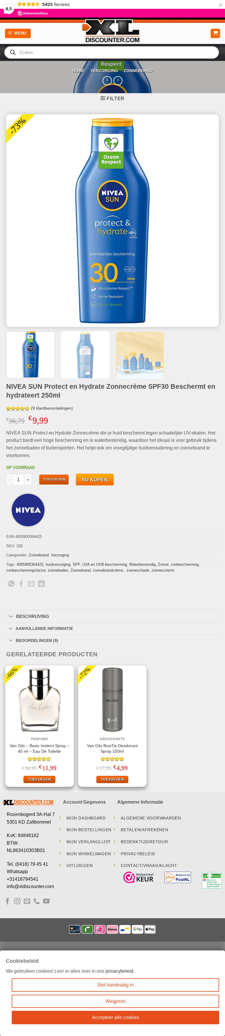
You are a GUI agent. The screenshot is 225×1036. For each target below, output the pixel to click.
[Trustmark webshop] (138, 877)
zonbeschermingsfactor (25, 570)
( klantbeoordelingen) (52, 408)
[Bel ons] (36, 901)
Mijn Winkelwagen (89, 853)
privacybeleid (119, 971)
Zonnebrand (138, 70)
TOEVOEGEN (54, 479)
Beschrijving (32, 616)
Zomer (163, 564)
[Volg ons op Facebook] (7, 901)
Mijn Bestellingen (89, 829)
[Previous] (18, 220)
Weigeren (115, 1001)
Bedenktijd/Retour (144, 841)
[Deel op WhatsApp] (11, 584)
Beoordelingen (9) (37, 640)
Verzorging (104, 70)
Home (78, 70)
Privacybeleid (138, 853)
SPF (76, 564)
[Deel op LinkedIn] (41, 584)
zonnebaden (58, 570)
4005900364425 (30, 564)
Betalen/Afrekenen (144, 829)
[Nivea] (28, 510)
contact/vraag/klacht (149, 865)
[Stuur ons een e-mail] (27, 901)
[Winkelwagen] (215, 33)
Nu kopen (95, 479)
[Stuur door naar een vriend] (31, 584)
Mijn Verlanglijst (89, 841)
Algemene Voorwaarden (151, 818)
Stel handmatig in (115, 984)
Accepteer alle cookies (115, 1017)
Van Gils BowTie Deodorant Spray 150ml (112, 748)
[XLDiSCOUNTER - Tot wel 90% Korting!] (112, 30)
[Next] (207, 220)
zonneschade (138, 570)
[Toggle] (11, 616)
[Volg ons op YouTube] (46, 901)
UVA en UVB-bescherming (104, 564)
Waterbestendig (142, 564)
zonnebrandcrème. (108, 570)
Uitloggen (80, 865)
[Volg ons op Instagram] (17, 901)
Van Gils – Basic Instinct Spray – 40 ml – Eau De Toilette (39, 748)
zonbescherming (185, 564)
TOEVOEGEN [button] (39, 779)
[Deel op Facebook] (21, 584)
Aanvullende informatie (44, 628)
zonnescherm (162, 570)
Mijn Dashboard (86, 818)
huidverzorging (58, 564)
